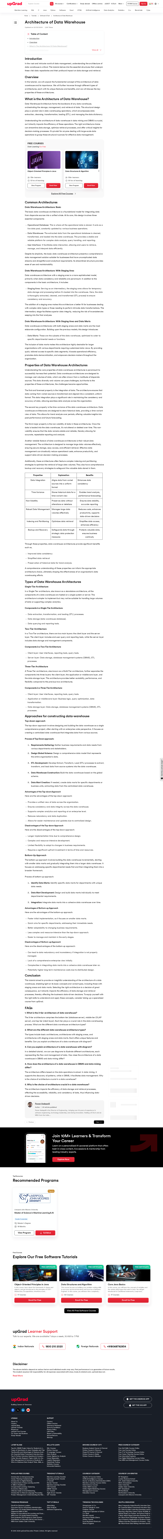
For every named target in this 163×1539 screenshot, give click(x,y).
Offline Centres (52, 1423)
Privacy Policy (123, 52)
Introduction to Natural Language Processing (26, 1493)
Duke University (123, 1485)
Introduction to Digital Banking (21, 1481)
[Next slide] (98, 171)
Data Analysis (51, 1454)
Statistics (121, 10)
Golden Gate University (126, 1487)
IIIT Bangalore (123, 1477)
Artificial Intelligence (93, 10)
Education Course (89, 1493)
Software (62, 10)
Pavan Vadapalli (42, 1104)
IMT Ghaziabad (123, 1489)
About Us (14, 1421)
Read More (18, 1376)
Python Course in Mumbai (92, 1456)
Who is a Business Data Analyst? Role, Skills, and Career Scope (33, 1462)
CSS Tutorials (51, 1487)
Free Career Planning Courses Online (131, 1454)
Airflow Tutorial (88, 1519)
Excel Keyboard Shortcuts (91, 1521)
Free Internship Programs (127, 1456)
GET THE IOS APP (139, 1405)
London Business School (126, 1479)
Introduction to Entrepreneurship (22, 1477)
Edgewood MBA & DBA (19, 1511)
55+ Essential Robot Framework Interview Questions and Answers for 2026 (37, 1454)
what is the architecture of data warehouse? (48, 46)
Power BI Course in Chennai (92, 1452)
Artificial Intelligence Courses (93, 1479)
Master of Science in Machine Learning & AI (34, 1213)
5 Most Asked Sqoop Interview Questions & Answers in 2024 (139, 1515)
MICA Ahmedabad (124, 1483)
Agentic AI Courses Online (92, 1477)
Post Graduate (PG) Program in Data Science (26, 1517)
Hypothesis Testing (53, 1462)
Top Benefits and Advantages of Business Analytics (28, 1452)
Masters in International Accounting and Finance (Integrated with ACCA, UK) (38, 1513)
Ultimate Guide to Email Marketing (23, 1491)
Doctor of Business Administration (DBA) (96, 1481)
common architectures (38, 50)
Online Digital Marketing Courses (94, 1489)
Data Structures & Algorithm (77, 171)
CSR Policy (50, 1431)
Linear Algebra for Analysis (56, 1456)
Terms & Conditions (53, 1427)
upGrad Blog (15, 1425)
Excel (71, 10)
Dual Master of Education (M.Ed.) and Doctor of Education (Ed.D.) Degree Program (39, 1519)
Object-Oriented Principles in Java (41, 171)
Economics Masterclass (19, 1489)
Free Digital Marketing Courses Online (131, 1458)
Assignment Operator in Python (93, 1511)
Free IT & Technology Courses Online (131, 1452)
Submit (123, 46)
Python (53, 10)
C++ (129, 10)
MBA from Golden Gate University (23, 1521)
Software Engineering (54, 1509)
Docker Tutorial (52, 1483)
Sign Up (143, 4)
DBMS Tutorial (52, 1489)
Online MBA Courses (90, 1487)
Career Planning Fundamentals (21, 1479)
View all (95, 50)
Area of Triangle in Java (91, 1507)
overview (33, 42)
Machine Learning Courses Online (94, 1483)
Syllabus (47, 1233)
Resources (14, 1429)
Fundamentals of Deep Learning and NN (25, 1483)
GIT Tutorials (51, 1495)
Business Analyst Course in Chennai (95, 1448)
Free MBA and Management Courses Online (133, 1460)
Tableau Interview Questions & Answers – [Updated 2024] (138, 1521)
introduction (34, 38)
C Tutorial (50, 1481)
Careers (14, 1423)
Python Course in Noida (91, 1454)
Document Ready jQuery (91, 1517)
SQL (32, 10)
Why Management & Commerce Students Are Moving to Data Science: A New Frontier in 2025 (44, 1460)
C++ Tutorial (51, 1491)
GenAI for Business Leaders (20, 1505)
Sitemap (50, 1437)
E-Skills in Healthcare (18, 1485)
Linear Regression (53, 1458)
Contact (50, 1421)
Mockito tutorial (88, 1515)
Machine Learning (21, 10)
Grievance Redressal (54, 1425)
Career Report (119, 69)
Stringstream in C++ (89, 1505)
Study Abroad (16, 1435)
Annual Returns (52, 1435)
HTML (79, 10)
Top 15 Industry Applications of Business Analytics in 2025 (138, 1519)
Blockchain (139, 10)
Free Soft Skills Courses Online (128, 1448)
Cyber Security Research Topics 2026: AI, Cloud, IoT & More (32, 1458)
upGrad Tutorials (17, 1427)
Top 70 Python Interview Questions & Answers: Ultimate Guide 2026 (34, 1456)
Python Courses (52, 1450)
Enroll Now (53, 185)
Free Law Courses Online (127, 1450)
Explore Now (63, 1159)
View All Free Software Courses (81, 1311)
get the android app (139, 1399)
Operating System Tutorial (56, 1479)
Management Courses (90, 1491)
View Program (36, 185)
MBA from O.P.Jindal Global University (24, 1515)
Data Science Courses (90, 1485)
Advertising (51, 1505)
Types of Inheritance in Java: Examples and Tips (27, 1450)
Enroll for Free (34, 1300)
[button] (15, 23)
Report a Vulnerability (54, 1433)
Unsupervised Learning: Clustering (23, 1487)
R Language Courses (54, 1452)
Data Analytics (109, 10)
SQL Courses (51, 1448)
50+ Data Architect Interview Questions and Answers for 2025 (140, 1509)
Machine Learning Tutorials (56, 1477)
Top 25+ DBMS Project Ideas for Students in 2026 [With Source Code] (35, 1448)
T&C (131, 50)
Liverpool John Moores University (130, 1495)
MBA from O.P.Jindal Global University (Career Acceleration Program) (35, 1509)
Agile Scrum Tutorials (54, 1493)
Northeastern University (126, 1493)
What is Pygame (88, 1523)
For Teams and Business (19, 1433)
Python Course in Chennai (92, 1450)
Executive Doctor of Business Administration (26, 1507)
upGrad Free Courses (18, 1431)
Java (44, 10)
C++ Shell (86, 1513)
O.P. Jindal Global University (128, 1481)
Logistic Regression (53, 1460)
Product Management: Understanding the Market (28, 1495)
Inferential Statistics (54, 1466)
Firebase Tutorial (88, 1509)
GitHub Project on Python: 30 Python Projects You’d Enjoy (138, 1513)
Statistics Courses (53, 1464)
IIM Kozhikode (123, 1491)
